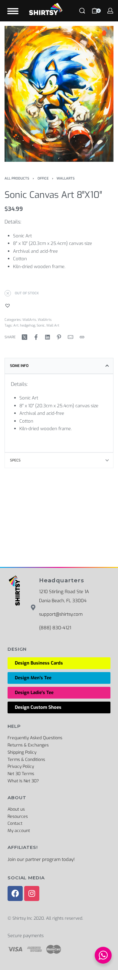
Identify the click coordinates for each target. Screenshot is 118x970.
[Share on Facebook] (36, 337)
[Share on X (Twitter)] (24, 337)
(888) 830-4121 (55, 628)
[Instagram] (31, 893)
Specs (15, 460)
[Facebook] (15, 893)
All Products (17, 178)
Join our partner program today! (41, 859)
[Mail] (70, 337)
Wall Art (52, 325)
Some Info (19, 365)
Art (15, 325)
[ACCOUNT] (110, 11)
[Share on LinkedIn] (47, 337)
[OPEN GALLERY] (59, 94)
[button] (8, 305)
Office (43, 178)
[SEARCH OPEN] (82, 11)
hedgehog (27, 325)
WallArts (66, 178)
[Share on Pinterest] (59, 337)
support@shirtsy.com (61, 614)
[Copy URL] (82, 337)
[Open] (13, 11)
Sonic (41, 325)
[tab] (59, 366)
